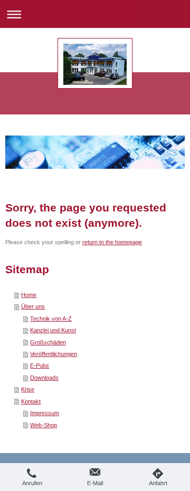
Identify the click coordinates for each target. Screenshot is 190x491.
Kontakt (31, 401)
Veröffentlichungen (53, 354)
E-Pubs (39, 365)
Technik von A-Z (51, 318)
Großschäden (48, 342)
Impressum (44, 413)
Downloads (44, 377)
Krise (27, 389)
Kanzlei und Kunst (53, 330)
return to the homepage (112, 242)
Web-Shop (43, 425)
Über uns (33, 306)
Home (28, 295)
